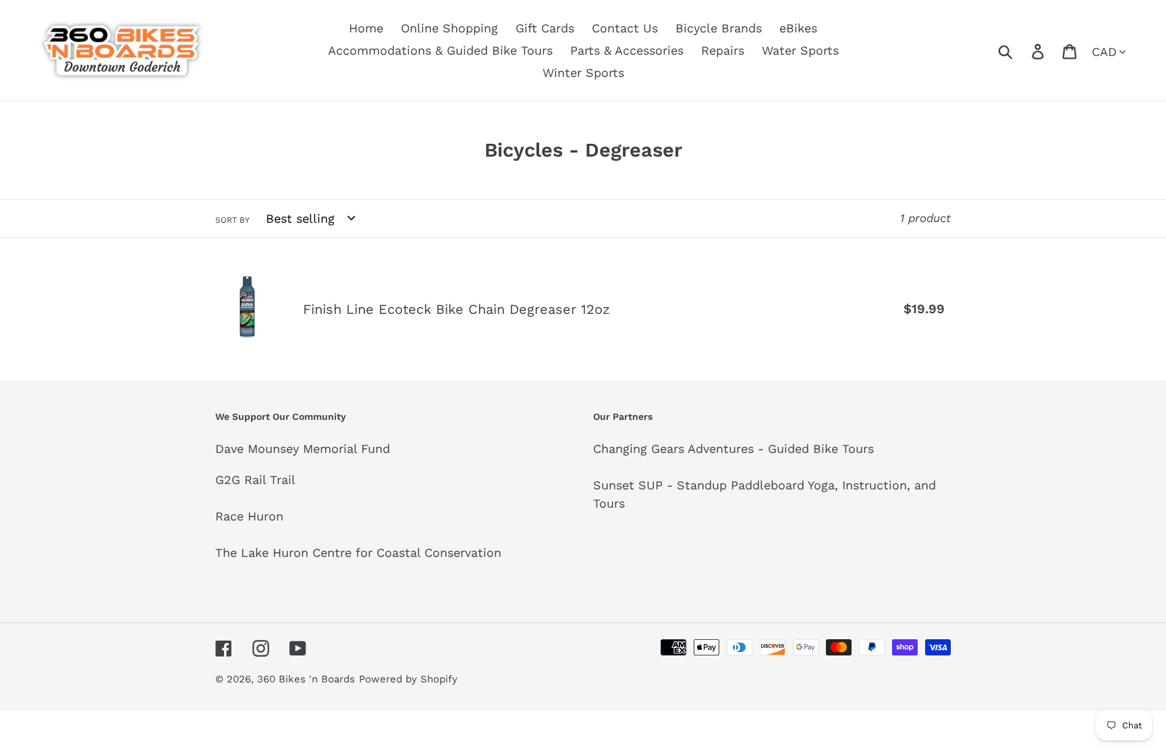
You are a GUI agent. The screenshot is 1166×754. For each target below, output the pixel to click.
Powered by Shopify (408, 679)
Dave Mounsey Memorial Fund (302, 448)
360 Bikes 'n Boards (306, 679)
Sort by (232, 220)
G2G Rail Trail (255, 480)
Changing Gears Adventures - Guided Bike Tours (733, 448)
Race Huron (249, 516)
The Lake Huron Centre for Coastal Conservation (358, 552)
